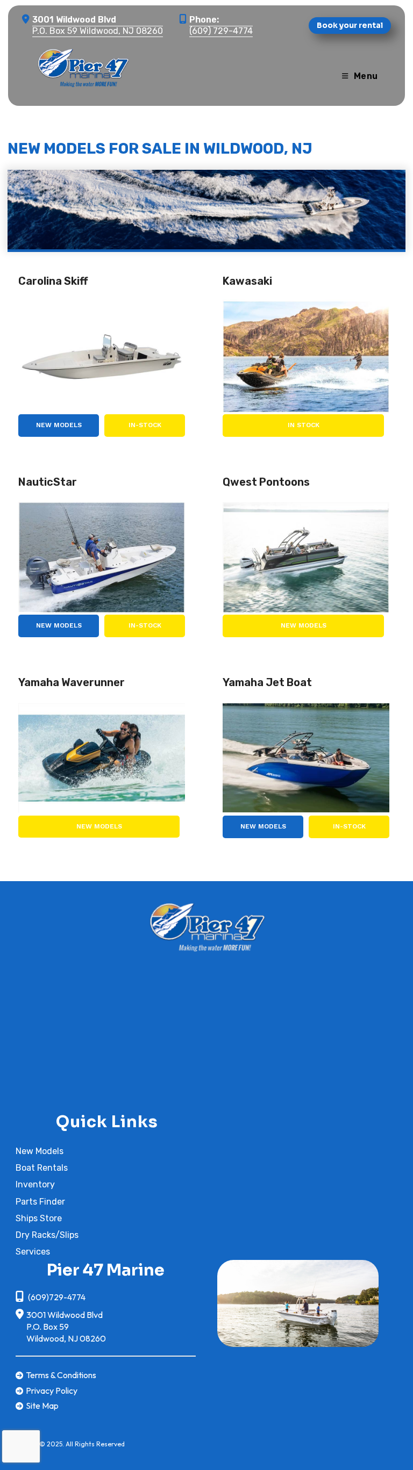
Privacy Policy (51, 1390)
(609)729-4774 (56, 1297)
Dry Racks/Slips (47, 1235)
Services (33, 1251)
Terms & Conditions (61, 1375)
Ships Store (39, 1218)
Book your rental (350, 25)
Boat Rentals (42, 1168)
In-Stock (145, 425)
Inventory (35, 1184)
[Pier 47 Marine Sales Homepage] (206, 924)
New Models (59, 425)
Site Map (42, 1405)
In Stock (303, 425)
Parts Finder (40, 1202)
